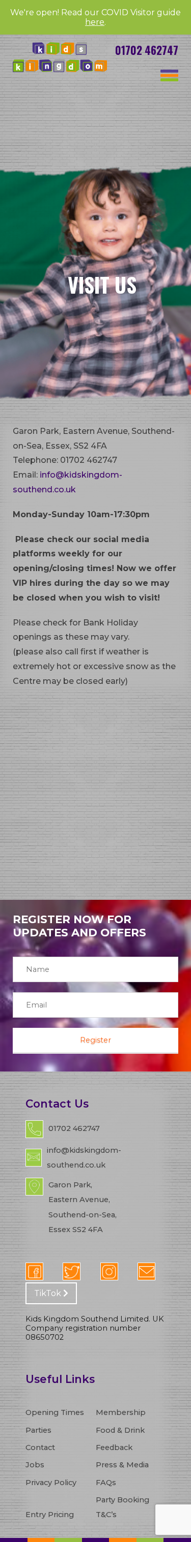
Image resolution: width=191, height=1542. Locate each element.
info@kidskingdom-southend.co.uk (84, 1158)
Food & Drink (120, 1430)
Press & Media (122, 1464)
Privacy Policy (50, 1482)
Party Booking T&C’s (122, 1507)
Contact (40, 1447)
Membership (121, 1412)
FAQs (106, 1482)
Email (146, 1271)
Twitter (71, 1271)
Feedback (114, 1447)
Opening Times (54, 1412)
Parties (38, 1430)
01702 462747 (146, 50)
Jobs (34, 1464)
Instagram (109, 1271)
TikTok (48, 1293)
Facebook (34, 1271)
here (94, 22)
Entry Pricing (49, 1514)
